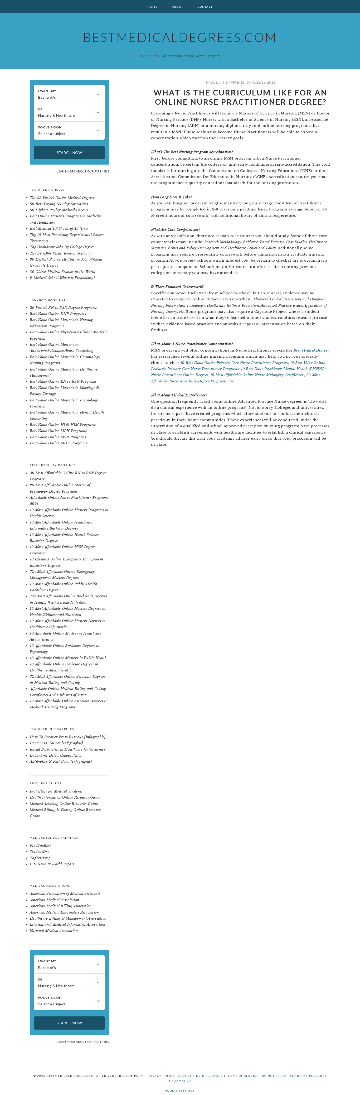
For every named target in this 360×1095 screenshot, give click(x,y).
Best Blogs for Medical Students (56, 791)
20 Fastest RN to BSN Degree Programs (63, 307)
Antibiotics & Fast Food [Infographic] (61, 761)
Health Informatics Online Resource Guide (65, 797)
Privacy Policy (161, 1075)
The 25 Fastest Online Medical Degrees (62, 197)
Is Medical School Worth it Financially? (62, 278)
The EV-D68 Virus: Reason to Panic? (61, 253)
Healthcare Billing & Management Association (68, 918)
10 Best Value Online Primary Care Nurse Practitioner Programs (234, 363)
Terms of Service (242, 1075)
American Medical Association (54, 900)
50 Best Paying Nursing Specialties (59, 204)
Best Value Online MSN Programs (58, 437)
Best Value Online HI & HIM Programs (63, 424)
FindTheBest (40, 845)
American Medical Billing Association (60, 906)
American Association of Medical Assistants (65, 893)
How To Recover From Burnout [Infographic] (68, 737)
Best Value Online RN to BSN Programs (63, 381)
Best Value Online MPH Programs (58, 431)
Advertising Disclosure (200, 1075)
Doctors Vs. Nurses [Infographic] (56, 743)
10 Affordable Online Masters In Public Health (68, 658)
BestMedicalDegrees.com (180, 37)
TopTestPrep (40, 858)
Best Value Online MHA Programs (58, 443)
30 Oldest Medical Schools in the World (62, 272)
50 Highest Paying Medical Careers (59, 210)
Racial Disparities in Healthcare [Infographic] (67, 749)
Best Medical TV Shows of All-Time (59, 228)
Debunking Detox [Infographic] (56, 755)
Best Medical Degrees (311, 350)
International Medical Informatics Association (67, 924)
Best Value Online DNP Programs (58, 313)
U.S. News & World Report (52, 864)
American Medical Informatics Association (64, 912)
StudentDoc (40, 851)
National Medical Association (54, 931)
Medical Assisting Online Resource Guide (64, 803)
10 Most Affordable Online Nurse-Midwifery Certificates (257, 375)
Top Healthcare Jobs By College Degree (62, 247)
